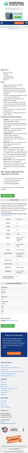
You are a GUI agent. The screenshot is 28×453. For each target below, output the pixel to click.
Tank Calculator (5, 365)
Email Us (3, 421)
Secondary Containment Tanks (8, 373)
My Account (4, 401)
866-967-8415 (12, 423)
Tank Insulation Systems (7, 375)
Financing (3, 394)
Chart (18, 276)
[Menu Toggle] (2, 23)
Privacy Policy (4, 405)
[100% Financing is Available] (14, 439)
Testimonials (4, 392)
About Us (3, 382)
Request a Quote (7, 195)
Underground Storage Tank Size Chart (10, 367)
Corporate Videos (5, 390)
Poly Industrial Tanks (9, 27)
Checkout (3, 403)
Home (1, 27)
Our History (4, 384)
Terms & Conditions (6, 407)
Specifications (4, 369)
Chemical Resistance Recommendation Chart (12, 371)
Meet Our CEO (4, 386)
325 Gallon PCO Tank (6, 215)
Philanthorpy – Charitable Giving (9, 388)
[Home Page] (14, 3)
